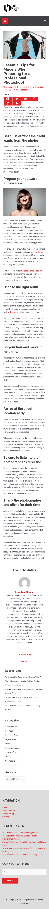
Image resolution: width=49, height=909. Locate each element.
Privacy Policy (8, 813)
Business (9, 731)
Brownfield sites (12, 727)
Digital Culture (11, 739)
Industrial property (13, 748)
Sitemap (5, 817)
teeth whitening (37, 252)
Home (7, 744)
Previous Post (25, 654)
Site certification (12, 752)
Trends (8, 757)
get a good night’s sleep (29, 271)
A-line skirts (13, 312)
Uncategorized (9, 87)
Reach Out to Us (9, 810)
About (4, 807)
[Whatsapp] (8, 103)
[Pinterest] (34, 99)
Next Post (25, 661)
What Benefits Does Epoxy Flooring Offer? (23, 677)
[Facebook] (8, 99)
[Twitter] (16, 99)
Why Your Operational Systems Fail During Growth (23, 855)
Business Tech (11, 735)
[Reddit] (25, 99)
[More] (16, 103)
